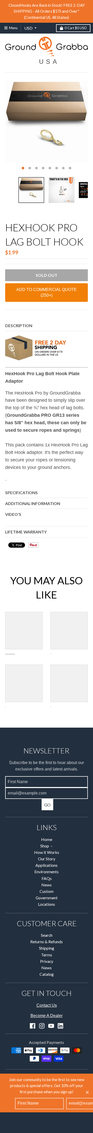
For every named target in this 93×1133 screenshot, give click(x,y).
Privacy (46, 961)
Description (18, 325)
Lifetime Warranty (26, 531)
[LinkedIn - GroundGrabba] (60, 1026)
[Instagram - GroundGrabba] (42, 1026)
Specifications (21, 492)
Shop (44, 845)
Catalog (47, 974)
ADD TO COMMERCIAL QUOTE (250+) (46, 292)
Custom (46, 891)
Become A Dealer (46, 1015)
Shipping (46, 948)
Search (46, 935)
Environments (46, 871)
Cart (76, 28)
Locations (46, 904)
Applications (46, 865)
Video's (13, 514)
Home (46, 839)
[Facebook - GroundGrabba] (32, 1026)
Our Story (46, 858)
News (46, 884)
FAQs (47, 878)
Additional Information (32, 503)
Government (47, 897)
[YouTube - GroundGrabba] (51, 1026)
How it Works (46, 852)
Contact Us (46, 1005)
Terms (46, 954)
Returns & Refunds (46, 941)
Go (47, 804)
